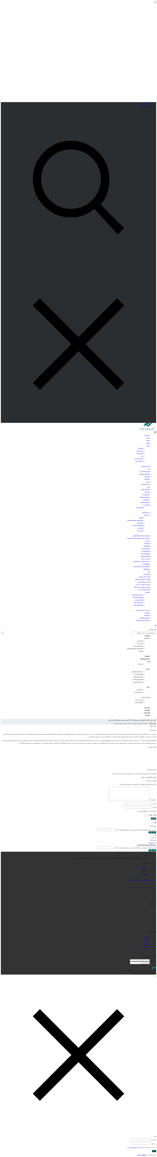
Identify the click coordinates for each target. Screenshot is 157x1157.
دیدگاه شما (153, 800)
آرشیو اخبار (140, 663)
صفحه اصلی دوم (146, 551)
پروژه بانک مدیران (145, 484)
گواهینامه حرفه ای (138, 599)
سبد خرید (147, 540)
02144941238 (146, 103)
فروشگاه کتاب (146, 569)
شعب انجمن (147, 543)
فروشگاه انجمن (146, 563)
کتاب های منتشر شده (138, 597)
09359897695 (143, 874)
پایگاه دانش (140, 448)
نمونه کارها (147, 615)
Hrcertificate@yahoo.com (147, 880)
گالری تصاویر (146, 574)
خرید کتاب (152, 832)
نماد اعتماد (147, 612)
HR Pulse (147, 656)
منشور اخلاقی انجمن (138, 605)
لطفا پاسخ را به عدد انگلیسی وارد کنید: (146, 811)
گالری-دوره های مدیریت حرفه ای (142, 587)
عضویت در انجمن (145, 558)
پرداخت (148, 481)
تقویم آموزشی (139, 450)
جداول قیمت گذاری (145, 502)
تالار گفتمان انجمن (145, 489)
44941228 (138, 867)
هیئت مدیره (140, 528)
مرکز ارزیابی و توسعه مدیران (143, 610)
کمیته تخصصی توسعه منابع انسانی (135, 520)
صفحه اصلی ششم (145, 556)
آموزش (148, 445)
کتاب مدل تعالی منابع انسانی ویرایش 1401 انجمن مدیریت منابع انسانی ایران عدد (136, 829)
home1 (148, 438)
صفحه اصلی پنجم (145, 548)
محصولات (147, 592)
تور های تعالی (146, 499)
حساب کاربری (146, 504)
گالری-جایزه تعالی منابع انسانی (142, 579)
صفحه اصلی (147, 545)
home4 (148, 440)
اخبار (148, 468)
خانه (155, 723)
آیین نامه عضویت (145, 466)
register (148, 443)
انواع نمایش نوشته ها (144, 474)
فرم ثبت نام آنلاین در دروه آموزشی (141, 561)
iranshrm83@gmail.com (134, 880)
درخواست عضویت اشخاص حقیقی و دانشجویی (138, 538)
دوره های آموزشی (138, 458)
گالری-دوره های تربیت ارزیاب (143, 584)
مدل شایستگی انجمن (138, 602)
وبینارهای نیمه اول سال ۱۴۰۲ (143, 620)
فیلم (149, 571)
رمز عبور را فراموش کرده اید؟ (134, 1147)
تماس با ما (147, 492)
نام (155, 803)
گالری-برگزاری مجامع (144, 576)
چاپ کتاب (152, 723)
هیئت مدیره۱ (140, 530)
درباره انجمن (147, 515)
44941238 (144, 867)
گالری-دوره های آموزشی (144, 581)
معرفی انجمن (140, 522)
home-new (147, 435)
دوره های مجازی (139, 461)
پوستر (148, 486)
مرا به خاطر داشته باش (148, 1147)
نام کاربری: (153, 1140)
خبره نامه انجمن (146, 512)
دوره (142, 456)
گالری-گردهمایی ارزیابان (144, 589)
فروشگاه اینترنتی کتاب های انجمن (142, 566)
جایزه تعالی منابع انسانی (137, 594)
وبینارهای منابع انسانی (144, 617)
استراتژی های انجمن (145, 471)
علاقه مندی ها (139, 507)
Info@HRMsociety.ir (144, 106)
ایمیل (154, 807)
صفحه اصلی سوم (145, 553)
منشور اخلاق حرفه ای (138, 525)
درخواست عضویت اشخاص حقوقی (141, 535)
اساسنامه (141, 517)
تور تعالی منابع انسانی (144, 497)
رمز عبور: (153, 1143)
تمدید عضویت (146, 494)
